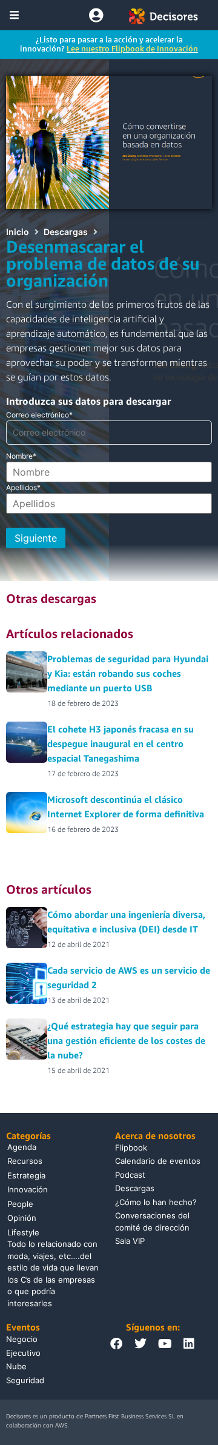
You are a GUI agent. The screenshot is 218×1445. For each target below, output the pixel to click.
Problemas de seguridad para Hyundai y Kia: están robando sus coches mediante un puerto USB (127, 673)
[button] (14, 14)
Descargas (66, 232)
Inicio (17, 232)
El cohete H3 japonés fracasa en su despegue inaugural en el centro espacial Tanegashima (120, 743)
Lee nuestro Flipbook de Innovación (132, 48)
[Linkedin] (189, 1344)
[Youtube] (165, 1344)
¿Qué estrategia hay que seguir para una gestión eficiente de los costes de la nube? (126, 1040)
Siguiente (36, 538)
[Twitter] (140, 1344)
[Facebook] (116, 1344)
